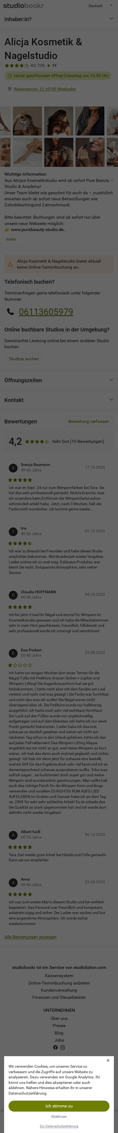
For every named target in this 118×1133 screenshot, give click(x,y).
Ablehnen (59, 1116)
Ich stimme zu (59, 1106)
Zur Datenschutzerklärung (59, 1126)
